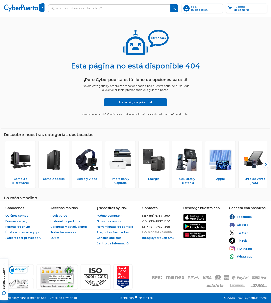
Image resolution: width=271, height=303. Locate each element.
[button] (96, 276)
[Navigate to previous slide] (7, 165)
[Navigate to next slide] (264, 165)
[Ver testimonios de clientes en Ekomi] (57, 276)
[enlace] (194, 217)
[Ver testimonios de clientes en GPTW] (123, 276)
